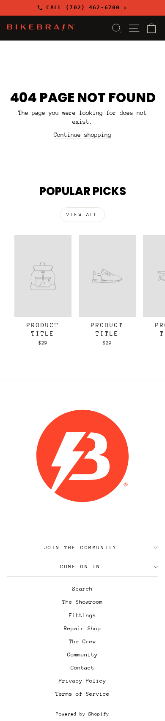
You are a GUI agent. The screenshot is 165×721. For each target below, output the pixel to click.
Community (82, 654)
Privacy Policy (82, 681)
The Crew (82, 641)
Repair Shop (82, 628)
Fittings (82, 615)
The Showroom (82, 602)
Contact (82, 667)
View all (82, 214)
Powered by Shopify (82, 714)
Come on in (80, 566)
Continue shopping (82, 134)
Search (82, 588)
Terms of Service (82, 694)
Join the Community (80, 547)
